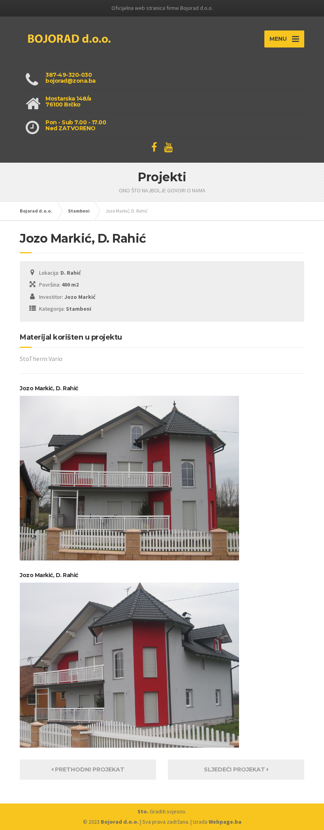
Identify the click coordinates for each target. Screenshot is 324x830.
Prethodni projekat (88, 769)
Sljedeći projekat (235, 769)
